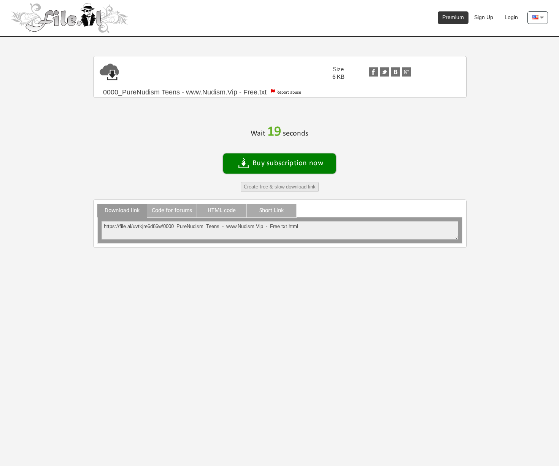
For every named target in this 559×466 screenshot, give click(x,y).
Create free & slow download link (280, 187)
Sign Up (483, 17)
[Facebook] (373, 72)
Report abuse (288, 92)
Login (511, 17)
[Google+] (406, 72)
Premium (453, 17)
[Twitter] (384, 72)
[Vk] (395, 72)
